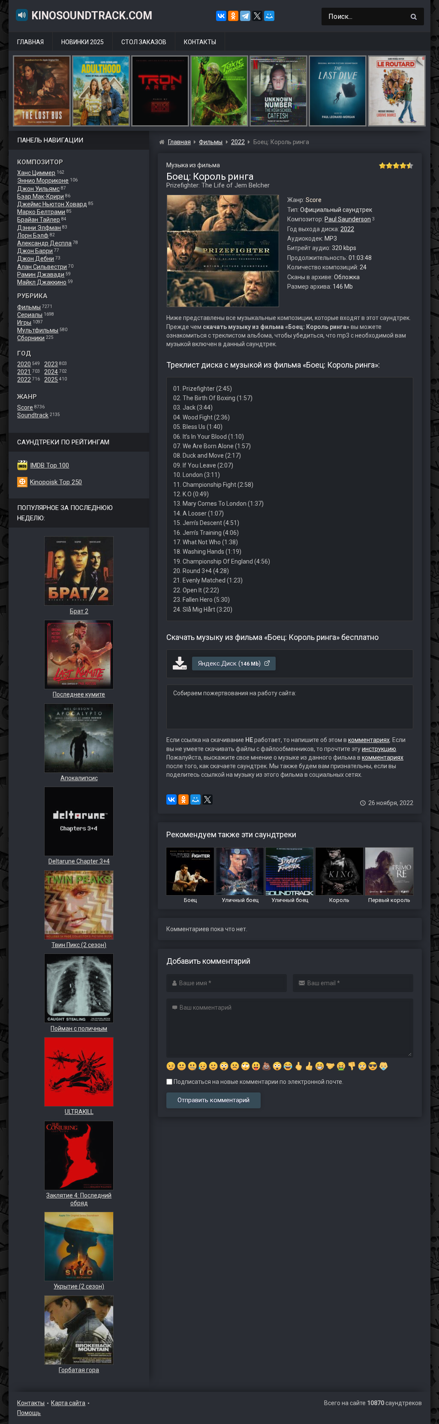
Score (25, 407)
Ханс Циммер (36, 172)
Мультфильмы (37, 330)
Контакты (200, 42)
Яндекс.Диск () (230, 663)
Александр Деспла (44, 243)
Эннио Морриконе (43, 180)
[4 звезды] (403, 165)
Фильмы (29, 307)
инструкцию (379, 748)
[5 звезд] (409, 165)
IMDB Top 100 (49, 465)
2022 (24, 379)
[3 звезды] (396, 165)
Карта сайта (68, 1403)
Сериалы (29, 314)
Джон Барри (35, 250)
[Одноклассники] (233, 16)
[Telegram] (245, 16)
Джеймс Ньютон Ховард (52, 204)
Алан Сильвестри (42, 266)
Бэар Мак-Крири (40, 196)
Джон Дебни (35, 258)
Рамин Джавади (40, 274)
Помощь (29, 1412)
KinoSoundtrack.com (91, 15)
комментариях (369, 739)
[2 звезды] (389, 165)
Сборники (31, 338)
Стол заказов (143, 42)
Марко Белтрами (41, 211)
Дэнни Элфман (39, 227)
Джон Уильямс (38, 188)
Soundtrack (32, 415)
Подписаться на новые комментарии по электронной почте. (257, 1081)
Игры (24, 322)
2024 (51, 371)
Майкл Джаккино (41, 282)
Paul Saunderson (348, 219)
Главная (30, 42)
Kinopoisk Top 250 (56, 482)
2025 (51, 379)
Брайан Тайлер (38, 219)
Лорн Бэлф (32, 235)
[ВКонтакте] (221, 16)
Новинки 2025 (82, 42)
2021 (24, 371)
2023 (51, 364)
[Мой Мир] (269, 16)
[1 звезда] (382, 165)
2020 (24, 364)
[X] (257, 16)
